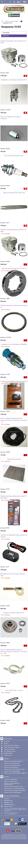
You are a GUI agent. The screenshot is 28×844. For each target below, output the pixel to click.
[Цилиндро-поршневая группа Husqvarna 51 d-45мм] (14, 246)
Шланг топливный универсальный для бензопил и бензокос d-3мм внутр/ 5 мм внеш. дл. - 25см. (13, 651)
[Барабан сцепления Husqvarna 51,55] (14, 627)
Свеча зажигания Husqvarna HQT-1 (14, 156)
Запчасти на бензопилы (12, 21)
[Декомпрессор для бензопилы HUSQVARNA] (14, 359)
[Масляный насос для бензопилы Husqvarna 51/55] (14, 590)
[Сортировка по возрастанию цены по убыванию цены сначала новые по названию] (14, 32)
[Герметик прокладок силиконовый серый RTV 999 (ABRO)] (14, 512)
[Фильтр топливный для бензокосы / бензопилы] (14, 133)
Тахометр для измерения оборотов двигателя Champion (13, 536)
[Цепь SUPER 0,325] (14, 705)
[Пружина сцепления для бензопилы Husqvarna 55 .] (14, 322)
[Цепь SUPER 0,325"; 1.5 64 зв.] (25, 723)
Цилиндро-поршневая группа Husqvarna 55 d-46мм (13, 42)
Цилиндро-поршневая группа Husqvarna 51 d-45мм (13, 230)
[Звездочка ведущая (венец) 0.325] (14, 283)
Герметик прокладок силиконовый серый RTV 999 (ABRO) (13, 497)
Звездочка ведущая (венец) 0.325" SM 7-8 (14, 268)
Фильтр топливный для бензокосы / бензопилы (10, 118)
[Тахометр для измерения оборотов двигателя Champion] (14, 551)
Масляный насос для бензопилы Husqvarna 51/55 (12, 575)
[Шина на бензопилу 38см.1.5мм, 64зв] (14, 207)
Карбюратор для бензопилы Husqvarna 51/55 (14, 80)
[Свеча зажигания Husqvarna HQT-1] (14, 170)
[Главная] (2, 21)
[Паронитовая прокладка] (14, 473)
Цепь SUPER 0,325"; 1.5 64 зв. (14, 690)
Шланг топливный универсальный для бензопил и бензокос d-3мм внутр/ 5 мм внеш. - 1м (13, 420)
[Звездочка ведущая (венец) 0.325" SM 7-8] (25, 301)
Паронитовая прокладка (14, 459)
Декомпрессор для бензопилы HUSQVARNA (14, 344)
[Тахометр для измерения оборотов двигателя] (14, 396)
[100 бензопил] (14, 9)
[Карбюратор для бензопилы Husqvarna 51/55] (14, 94)
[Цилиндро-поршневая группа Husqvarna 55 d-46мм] (14, 57)
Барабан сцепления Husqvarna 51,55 (14, 613)
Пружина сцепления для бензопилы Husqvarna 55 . (13, 306)
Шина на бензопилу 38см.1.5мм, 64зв (14, 193)
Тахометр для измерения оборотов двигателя (14, 381)
